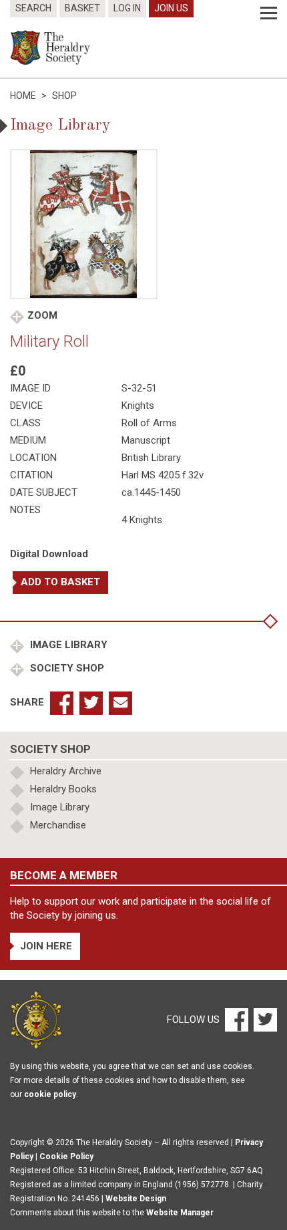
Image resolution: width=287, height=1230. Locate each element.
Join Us (171, 8)
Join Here (46, 946)
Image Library (67, 645)
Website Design (135, 1198)
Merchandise (58, 825)
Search (33, 8)
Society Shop (65, 668)
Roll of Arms (149, 423)
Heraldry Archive (65, 771)
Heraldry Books (63, 789)
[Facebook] (236, 1019)
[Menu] (268, 13)
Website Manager (180, 1212)
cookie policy (50, 1094)
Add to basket (60, 582)
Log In (127, 8)
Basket (82, 8)
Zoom (42, 315)
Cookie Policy (66, 1156)
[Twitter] (263, 1019)
